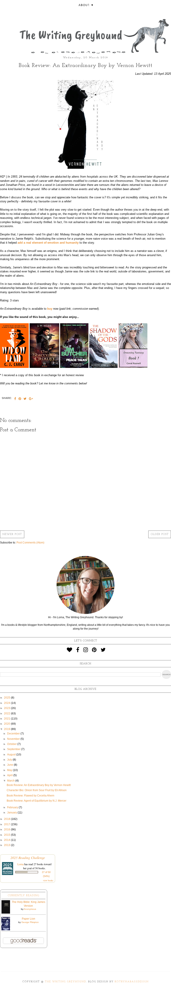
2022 (7, 713)
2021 (7, 718)
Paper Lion (28, 918)
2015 (7, 834)
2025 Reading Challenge (27, 857)
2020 (7, 723)
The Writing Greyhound (65, 982)
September (14, 749)
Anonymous (30, 909)
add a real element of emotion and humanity (48, 242)
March (11, 780)
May (10, 770)
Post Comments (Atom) (30, 542)
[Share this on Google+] (31, 399)
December (13, 733)
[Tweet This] (25, 399)
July (10, 759)
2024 (7, 703)
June (10, 764)
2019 (7, 729)
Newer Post (12, 534)
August (11, 754)
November (13, 738)
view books (48, 880)
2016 (7, 829)
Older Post (160, 534)
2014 (7, 840)
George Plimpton (30, 922)
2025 (7, 697)
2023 (7, 708)
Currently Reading (23, 895)
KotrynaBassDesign (132, 982)
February (13, 807)
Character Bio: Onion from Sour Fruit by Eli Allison (37, 790)
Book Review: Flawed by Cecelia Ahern (30, 795)
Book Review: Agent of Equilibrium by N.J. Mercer (36, 800)
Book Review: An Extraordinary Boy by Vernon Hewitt (39, 785)
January (12, 812)
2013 (7, 845)
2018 (7, 819)
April (10, 775)
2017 (7, 824)
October (12, 744)
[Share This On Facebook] (15, 399)
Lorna (20, 864)
